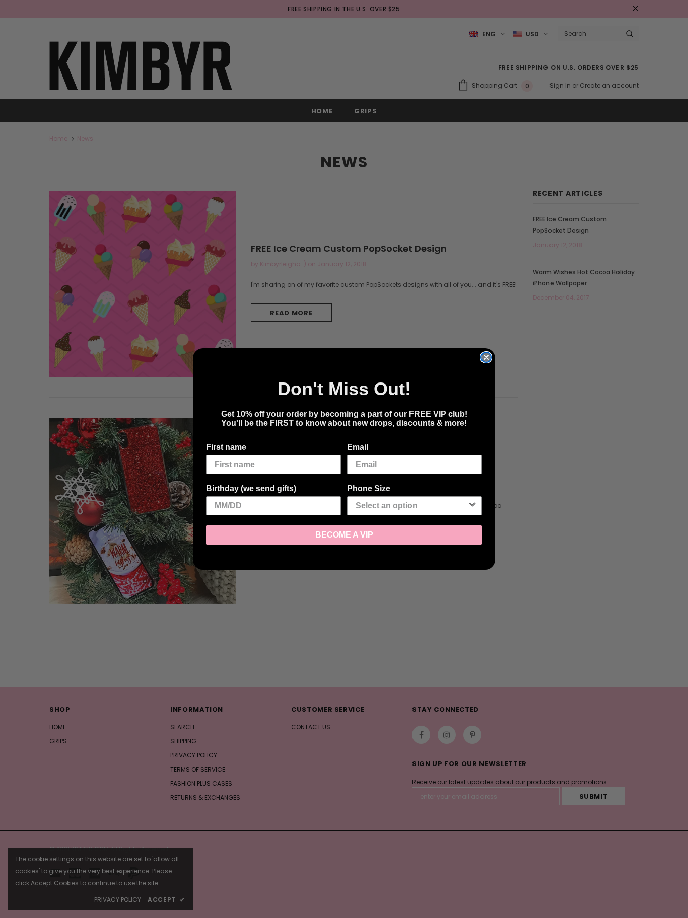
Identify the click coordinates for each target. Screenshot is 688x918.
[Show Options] (472, 506)
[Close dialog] (486, 357)
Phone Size (368, 488)
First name (226, 447)
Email (357, 447)
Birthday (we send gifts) (251, 488)
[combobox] (411, 506)
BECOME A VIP (344, 534)
